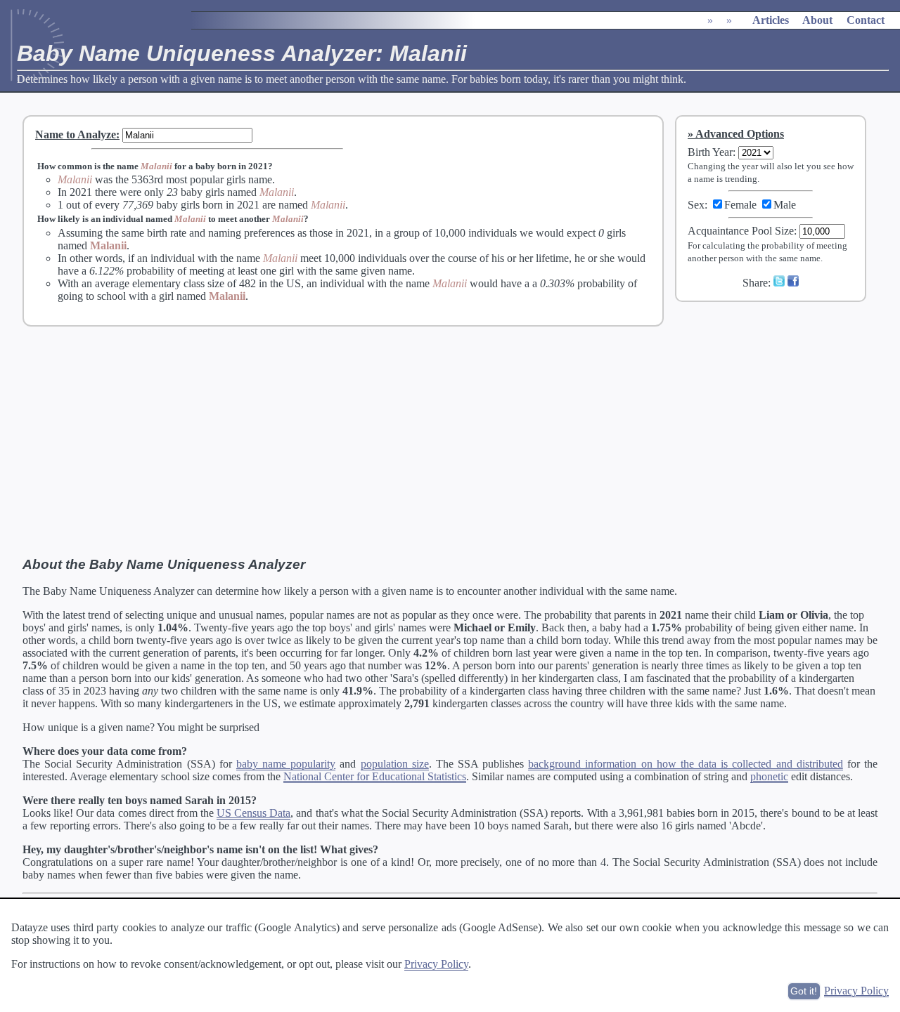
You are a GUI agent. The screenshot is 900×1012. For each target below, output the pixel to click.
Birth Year (710, 152)
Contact (866, 20)
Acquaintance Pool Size (741, 231)
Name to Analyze (75, 134)
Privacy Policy (436, 964)
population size (395, 764)
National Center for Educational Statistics (374, 776)
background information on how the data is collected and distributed (685, 764)
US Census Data (253, 813)
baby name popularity (285, 764)
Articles (770, 20)
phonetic (769, 776)
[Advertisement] (780, 406)
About (817, 20)
